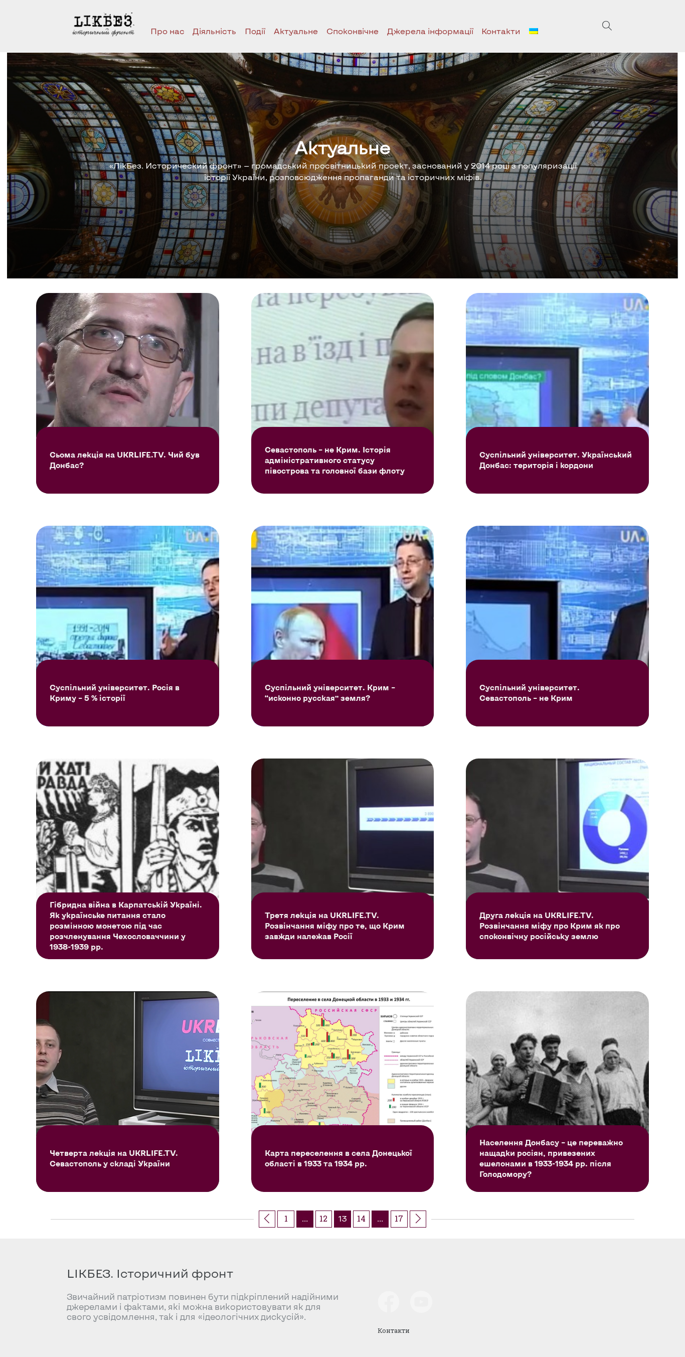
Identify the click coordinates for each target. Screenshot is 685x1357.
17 (399, 1218)
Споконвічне (352, 31)
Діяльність (214, 31)
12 (323, 1218)
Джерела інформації (430, 31)
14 (361, 1218)
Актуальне (296, 31)
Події (255, 31)
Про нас (167, 31)
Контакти (501, 31)
